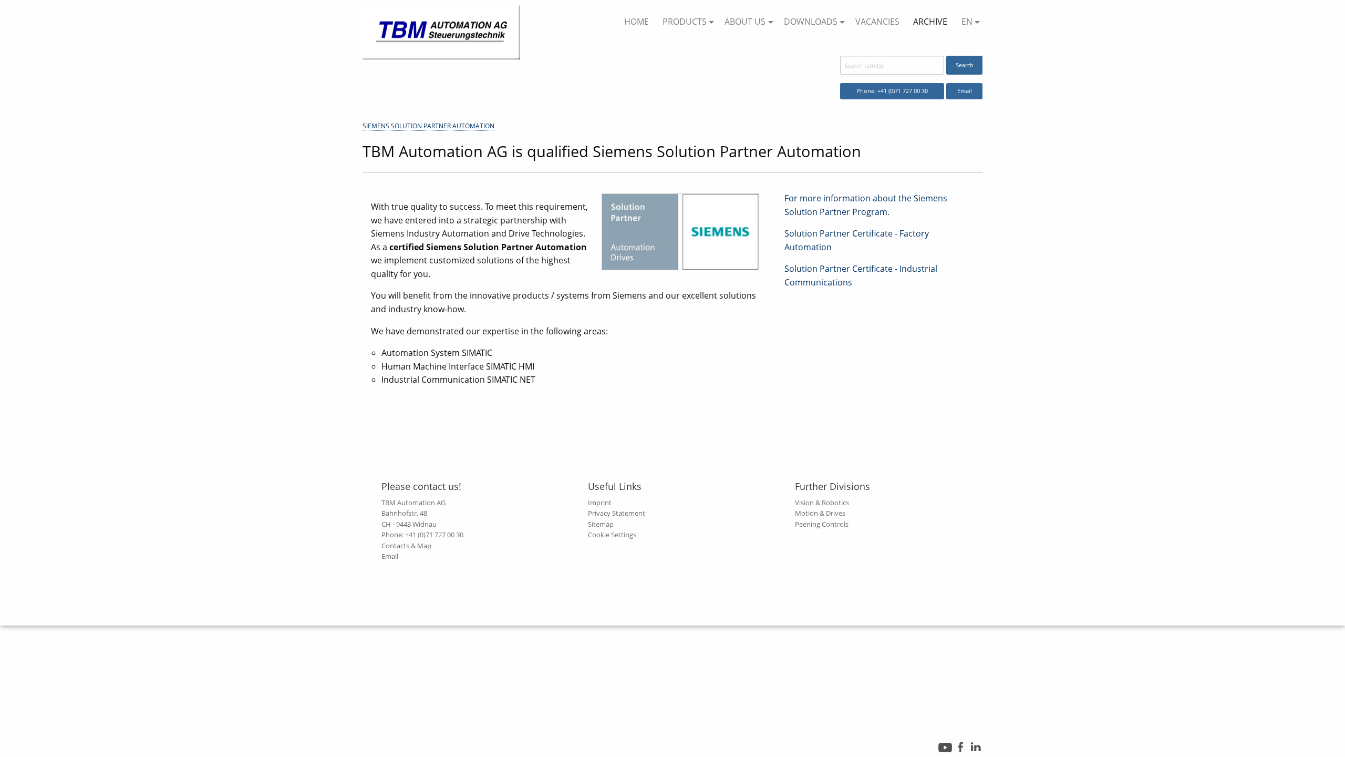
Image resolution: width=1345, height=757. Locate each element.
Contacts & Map (406, 545)
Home (636, 21)
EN (966, 21)
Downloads (810, 21)
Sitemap (601, 524)
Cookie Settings (612, 534)
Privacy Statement (616, 513)
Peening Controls (822, 524)
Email (964, 91)
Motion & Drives (820, 513)
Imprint (600, 502)
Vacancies (877, 21)
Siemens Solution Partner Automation (428, 125)
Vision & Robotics (822, 502)
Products (685, 21)
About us (745, 21)
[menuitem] (636, 22)
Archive (930, 21)
